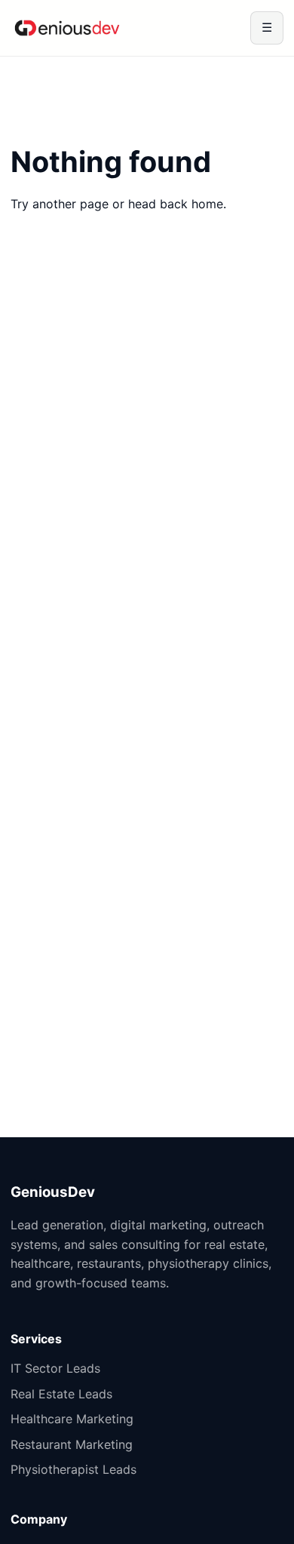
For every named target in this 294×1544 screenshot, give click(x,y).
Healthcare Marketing (72, 1418)
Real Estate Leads (61, 1393)
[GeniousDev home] (67, 28)
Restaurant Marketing (72, 1444)
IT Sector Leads (55, 1368)
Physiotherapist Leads (73, 1469)
